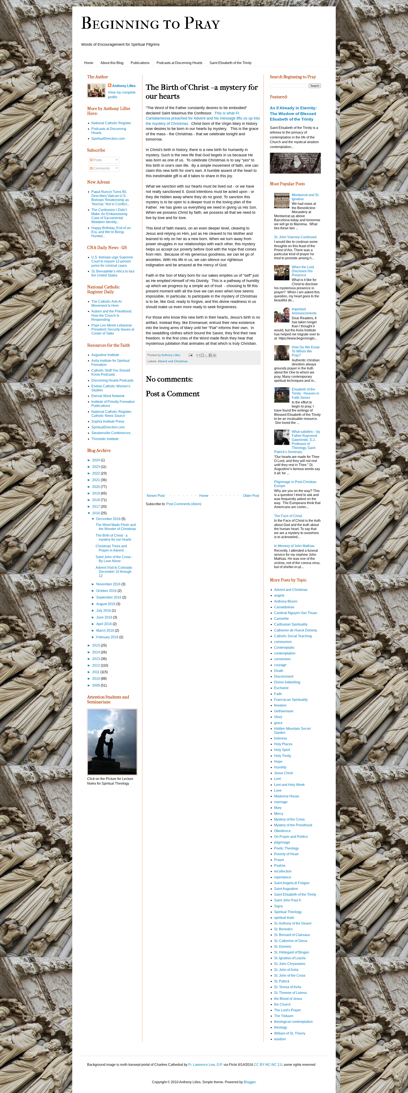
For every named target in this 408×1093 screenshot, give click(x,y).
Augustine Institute (105, 355)
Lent (277, 779)
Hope (278, 761)
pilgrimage (282, 842)
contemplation (284, 653)
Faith (278, 694)
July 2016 (104, 610)
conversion (282, 659)
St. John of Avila (286, 970)
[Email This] (198, 355)
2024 (96, 460)
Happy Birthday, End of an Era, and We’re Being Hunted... (111, 232)
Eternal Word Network (108, 396)
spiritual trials (284, 917)
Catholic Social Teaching (293, 636)
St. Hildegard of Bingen (291, 952)
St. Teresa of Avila (287, 987)
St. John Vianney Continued (295, 237)
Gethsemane (283, 711)
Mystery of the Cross (289, 819)
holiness (280, 738)
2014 (96, 652)
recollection (283, 871)
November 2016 (108, 584)
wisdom (280, 1039)
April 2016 (104, 624)
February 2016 (107, 637)
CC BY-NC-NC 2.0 (268, 1064)
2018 (96, 500)
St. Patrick (281, 981)
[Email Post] (190, 355)
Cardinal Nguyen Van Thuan (295, 613)
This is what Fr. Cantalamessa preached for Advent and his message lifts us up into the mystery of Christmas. (203, 118)
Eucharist (281, 688)
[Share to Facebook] (210, 355)
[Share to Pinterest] (214, 355)
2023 (96, 467)
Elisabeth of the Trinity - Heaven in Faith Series (305, 393)
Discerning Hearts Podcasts (112, 380)
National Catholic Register (111, 123)
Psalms (279, 865)
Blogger (249, 1082)
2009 (96, 685)
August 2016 (106, 604)
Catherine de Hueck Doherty (295, 630)
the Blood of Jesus (288, 998)
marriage (281, 802)
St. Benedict (283, 929)
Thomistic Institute (105, 439)
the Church (282, 1004)
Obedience (282, 831)
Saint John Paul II (287, 900)
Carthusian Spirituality (290, 624)
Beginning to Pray (150, 23)
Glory (278, 717)
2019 (96, 493)
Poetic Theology (286, 848)
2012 (96, 665)
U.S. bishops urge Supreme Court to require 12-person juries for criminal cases (112, 261)
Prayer (279, 860)
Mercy (278, 813)
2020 (96, 487)
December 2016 (108, 519)
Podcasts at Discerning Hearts (179, 63)
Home (88, 63)
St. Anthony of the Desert (292, 923)
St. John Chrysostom (289, 964)
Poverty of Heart (286, 854)
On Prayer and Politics (291, 836)
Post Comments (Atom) (183, 504)
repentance (282, 877)
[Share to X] (206, 355)
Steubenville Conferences (110, 433)
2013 (96, 659)
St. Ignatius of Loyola (290, 958)
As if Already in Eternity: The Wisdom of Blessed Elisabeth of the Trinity (293, 113)
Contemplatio (284, 647)
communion (283, 642)
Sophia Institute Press (107, 421)
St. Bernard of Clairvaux (292, 935)
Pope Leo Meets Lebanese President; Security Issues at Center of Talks (112, 329)
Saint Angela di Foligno (291, 883)
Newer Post (155, 495)
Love (278, 790)
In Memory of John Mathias (294, 546)
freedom (280, 705)
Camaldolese (284, 607)
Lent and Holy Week (289, 785)
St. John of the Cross (289, 975)
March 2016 (105, 630)
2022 (96, 473)
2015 (96, 645)
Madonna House (286, 796)
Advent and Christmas (173, 361)
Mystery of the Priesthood (293, 825)
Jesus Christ (283, 773)
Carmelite (281, 618)
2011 (96, 672)
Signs (278, 906)
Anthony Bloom (285, 601)
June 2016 (104, 617)
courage (280, 665)
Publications (140, 63)
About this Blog (112, 63)
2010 (96, 678)
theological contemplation (293, 1021)
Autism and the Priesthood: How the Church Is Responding (111, 315)
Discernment (283, 676)
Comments (101, 168)
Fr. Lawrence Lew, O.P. (205, 1064)
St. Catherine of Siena (290, 941)
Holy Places (283, 744)
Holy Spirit (282, 750)
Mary (278, 807)
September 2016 (109, 597)
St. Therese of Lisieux (290, 993)
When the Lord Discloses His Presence (303, 271)
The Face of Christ (288, 516)
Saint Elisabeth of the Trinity (231, 63)
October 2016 (107, 591)
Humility (280, 767)
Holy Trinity (282, 756)
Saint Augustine (286, 889)
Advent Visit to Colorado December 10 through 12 (114, 571)
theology (280, 1027)
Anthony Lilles (124, 86)
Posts (97, 160)
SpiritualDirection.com (108, 138)
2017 (96, 506)
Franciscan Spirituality (291, 699)
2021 (96, 480)
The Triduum (283, 1016)
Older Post (251, 495)
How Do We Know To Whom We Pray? (306, 351)
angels (279, 595)
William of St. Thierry (289, 1033)
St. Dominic (283, 946)
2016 (96, 513)
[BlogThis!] (202, 355)
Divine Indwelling (287, 682)
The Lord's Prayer (287, 1010)
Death (278, 671)
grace (278, 723)
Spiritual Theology (288, 912)
